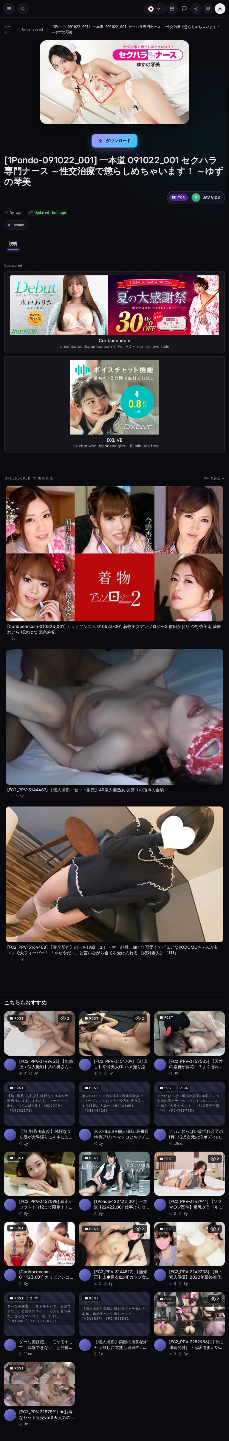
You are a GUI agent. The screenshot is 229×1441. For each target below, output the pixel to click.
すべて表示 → (211, 478)
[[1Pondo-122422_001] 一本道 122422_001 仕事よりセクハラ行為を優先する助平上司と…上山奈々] (113, 1177)
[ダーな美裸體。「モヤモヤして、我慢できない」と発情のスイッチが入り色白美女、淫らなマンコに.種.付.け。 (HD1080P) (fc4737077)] (39, 1316)
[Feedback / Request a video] (181, 8)
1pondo (18, 225)
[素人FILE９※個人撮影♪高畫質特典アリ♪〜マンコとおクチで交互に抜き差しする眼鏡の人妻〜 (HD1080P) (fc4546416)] (113, 1107)
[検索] (23, 8)
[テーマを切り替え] (193, 8)
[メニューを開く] (9, 8)
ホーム (7, 29)
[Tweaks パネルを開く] (205, 8)
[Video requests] (169, 8)
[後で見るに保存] (66, 1012)
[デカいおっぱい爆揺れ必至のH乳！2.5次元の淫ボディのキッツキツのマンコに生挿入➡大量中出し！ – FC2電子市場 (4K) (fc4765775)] (187, 1107)
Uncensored (32, 29)
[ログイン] (217, 8)
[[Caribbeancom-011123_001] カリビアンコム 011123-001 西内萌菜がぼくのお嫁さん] (39, 1246)
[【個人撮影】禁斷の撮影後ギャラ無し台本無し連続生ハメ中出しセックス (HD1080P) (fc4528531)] (113, 1316)
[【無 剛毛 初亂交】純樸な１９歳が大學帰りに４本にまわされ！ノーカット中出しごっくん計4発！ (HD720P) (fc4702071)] (39, 1107)
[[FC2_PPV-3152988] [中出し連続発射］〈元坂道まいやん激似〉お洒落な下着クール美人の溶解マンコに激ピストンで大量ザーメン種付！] (187, 1316)
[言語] (152, 8)
